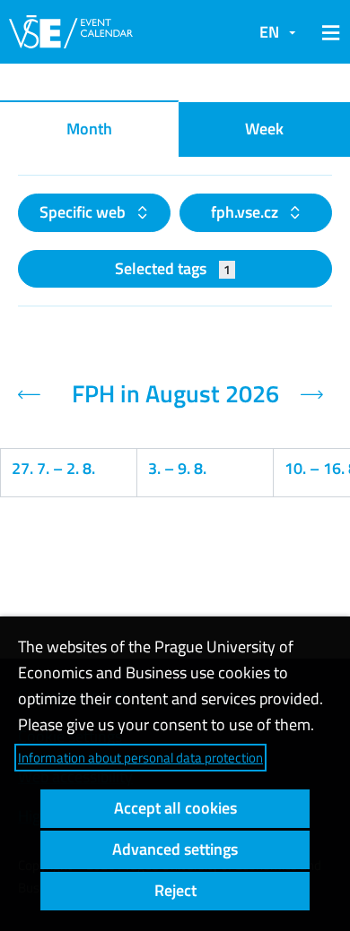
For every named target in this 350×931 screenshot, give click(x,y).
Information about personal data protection (140, 757)
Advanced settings (175, 849)
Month (89, 128)
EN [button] (269, 32)
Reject (175, 890)
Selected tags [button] (173, 268)
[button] (327, 32)
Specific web (84, 212)
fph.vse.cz (246, 212)
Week (264, 128)
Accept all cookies (175, 808)
